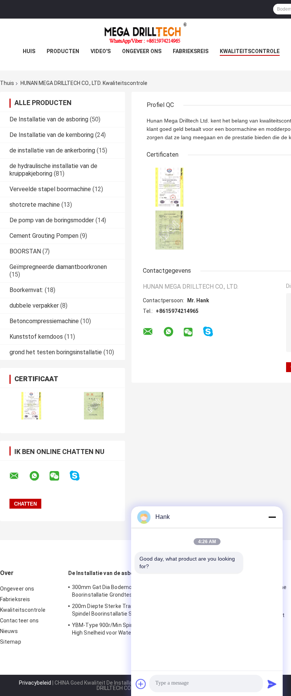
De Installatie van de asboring (48, 119)
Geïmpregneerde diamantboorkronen (58, 266)
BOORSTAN (25, 251)
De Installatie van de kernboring (51, 134)
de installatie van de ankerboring (52, 150)
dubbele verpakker (34, 305)
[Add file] (141, 684)
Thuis (7, 83)
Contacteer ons (19, 620)
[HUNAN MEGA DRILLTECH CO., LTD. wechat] (59, 476)
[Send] (272, 684)
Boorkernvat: (26, 290)
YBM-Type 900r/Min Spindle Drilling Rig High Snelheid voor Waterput (119, 629)
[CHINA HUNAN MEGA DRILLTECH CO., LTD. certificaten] (31, 405)
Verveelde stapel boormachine (50, 189)
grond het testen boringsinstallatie (55, 352)
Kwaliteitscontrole (250, 51)
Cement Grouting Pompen (43, 235)
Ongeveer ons (141, 51)
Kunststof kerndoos (36, 336)
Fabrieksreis (190, 51)
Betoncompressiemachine (44, 321)
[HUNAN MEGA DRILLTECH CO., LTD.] (145, 33)
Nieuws (9, 631)
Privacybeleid (35, 683)
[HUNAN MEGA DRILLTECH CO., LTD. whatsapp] (39, 476)
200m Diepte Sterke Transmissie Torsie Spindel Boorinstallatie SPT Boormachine (123, 610)
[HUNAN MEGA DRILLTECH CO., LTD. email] (18, 476)
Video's (101, 51)
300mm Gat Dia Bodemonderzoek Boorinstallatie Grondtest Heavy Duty (118, 591)
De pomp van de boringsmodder (51, 220)
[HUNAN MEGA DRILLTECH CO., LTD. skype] (79, 475)
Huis (29, 51)
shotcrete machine (34, 204)
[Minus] (272, 517)
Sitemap (10, 642)
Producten (63, 51)
